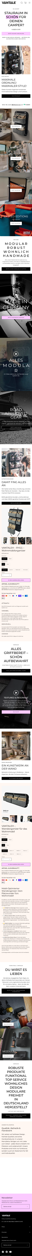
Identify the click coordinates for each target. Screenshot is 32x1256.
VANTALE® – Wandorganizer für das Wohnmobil (14, 829)
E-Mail (20, 586)
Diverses (4, 1232)
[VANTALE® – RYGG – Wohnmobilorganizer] (5, 540)
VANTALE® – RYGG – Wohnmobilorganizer (13, 549)
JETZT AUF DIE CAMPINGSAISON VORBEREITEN (16, 991)
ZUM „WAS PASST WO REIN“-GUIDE (16, 670)
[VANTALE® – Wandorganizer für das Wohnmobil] (5, 819)
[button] (21, 3)
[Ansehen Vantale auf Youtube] (10, 1252)
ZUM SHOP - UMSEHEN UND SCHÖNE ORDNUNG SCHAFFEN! (16, 1116)
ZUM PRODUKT (16, 96)
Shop (3, 1226)
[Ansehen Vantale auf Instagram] (3, 1252)
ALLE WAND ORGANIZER (16, 778)
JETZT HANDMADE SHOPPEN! (16, 317)
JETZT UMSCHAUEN (16, 427)
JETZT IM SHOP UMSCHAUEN (16, 33)
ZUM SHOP (16, 712)
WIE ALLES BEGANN (16, 503)
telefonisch (5, 588)
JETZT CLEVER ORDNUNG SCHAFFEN (16, 269)
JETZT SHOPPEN (16, 190)
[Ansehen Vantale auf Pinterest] (6, 1252)
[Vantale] (9, 2)
